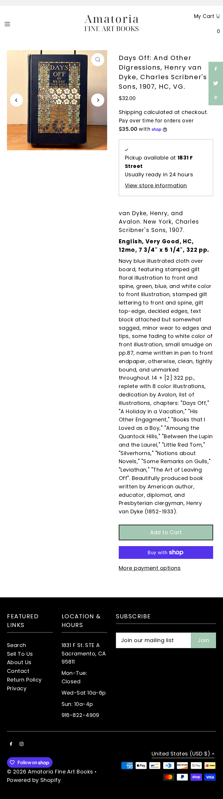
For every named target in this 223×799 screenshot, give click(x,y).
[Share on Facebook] (215, 69)
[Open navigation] (18, 23)
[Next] (97, 100)
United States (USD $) (181, 754)
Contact (18, 671)
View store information (156, 185)
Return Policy (24, 679)
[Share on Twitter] (215, 83)
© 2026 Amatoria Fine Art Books (50, 771)
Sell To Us (20, 653)
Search (16, 645)
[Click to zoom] (97, 59)
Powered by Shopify (34, 780)
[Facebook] (11, 744)
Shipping (130, 112)
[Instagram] (21, 744)
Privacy (16, 688)
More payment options (150, 568)
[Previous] (16, 100)
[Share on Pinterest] (215, 98)
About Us (19, 662)
